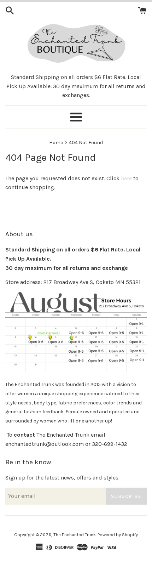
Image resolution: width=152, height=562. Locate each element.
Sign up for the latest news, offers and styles (61, 477)
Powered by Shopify (118, 534)
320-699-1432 (109, 444)
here (126, 178)
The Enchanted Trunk (74, 534)
